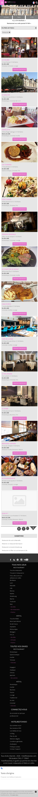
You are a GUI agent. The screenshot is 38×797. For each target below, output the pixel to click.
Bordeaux (13, 580)
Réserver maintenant (19, 69)
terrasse (12, 660)
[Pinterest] (18, 560)
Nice (11, 604)
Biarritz (12, 599)
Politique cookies (15, 747)
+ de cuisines (14, 678)
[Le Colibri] (19, 47)
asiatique (12, 670)
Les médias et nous (15, 731)
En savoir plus (14, 795)
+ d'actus (12, 612)
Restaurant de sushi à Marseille (11, 540)
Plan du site (13, 736)
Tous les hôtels (14, 619)
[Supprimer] (9, 32)
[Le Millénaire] (19, 361)
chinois (12, 673)
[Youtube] (26, 560)
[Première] (19, 528)
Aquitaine (13, 627)
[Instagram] (21, 560)
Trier (19, 17)
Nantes (12, 593)
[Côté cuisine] (19, 187)
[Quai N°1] (19, 501)
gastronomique (14, 655)
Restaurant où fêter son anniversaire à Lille (14, 550)
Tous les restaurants (16, 570)
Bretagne (12, 632)
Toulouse (13, 601)
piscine (12, 692)
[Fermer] (35, 791)
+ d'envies (13, 663)
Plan (32, 17)
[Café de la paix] (19, 326)
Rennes (12, 591)
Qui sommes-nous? (15, 725)
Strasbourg (13, 596)
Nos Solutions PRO (15, 728)
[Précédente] (23, 528)
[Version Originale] (19, 222)
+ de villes (13, 607)
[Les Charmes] (19, 152)
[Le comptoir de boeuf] (19, 256)
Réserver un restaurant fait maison (12, 544)
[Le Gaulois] (19, 82)
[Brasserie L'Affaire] (19, 431)
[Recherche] (36, 3)
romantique (13, 652)
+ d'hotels (13, 640)
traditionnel (13, 698)
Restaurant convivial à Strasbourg (12, 547)
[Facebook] (10, 560)
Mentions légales (15, 739)
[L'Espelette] (19, 117)
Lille (11, 588)
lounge (12, 695)
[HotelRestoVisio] (10, 2)
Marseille (12, 585)
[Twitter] (14, 560)
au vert (12, 700)
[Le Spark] (19, 396)
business (12, 690)
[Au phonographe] (19, 466)
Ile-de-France (14, 624)
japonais (12, 675)
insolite (12, 657)
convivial (12, 703)
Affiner (6, 17)
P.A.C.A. (12, 635)
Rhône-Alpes (14, 629)
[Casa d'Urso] (19, 291)
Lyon (11, 583)
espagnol (12, 667)
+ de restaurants (15, 609)
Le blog (12, 733)
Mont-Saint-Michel (15, 621)
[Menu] (2, 2)
